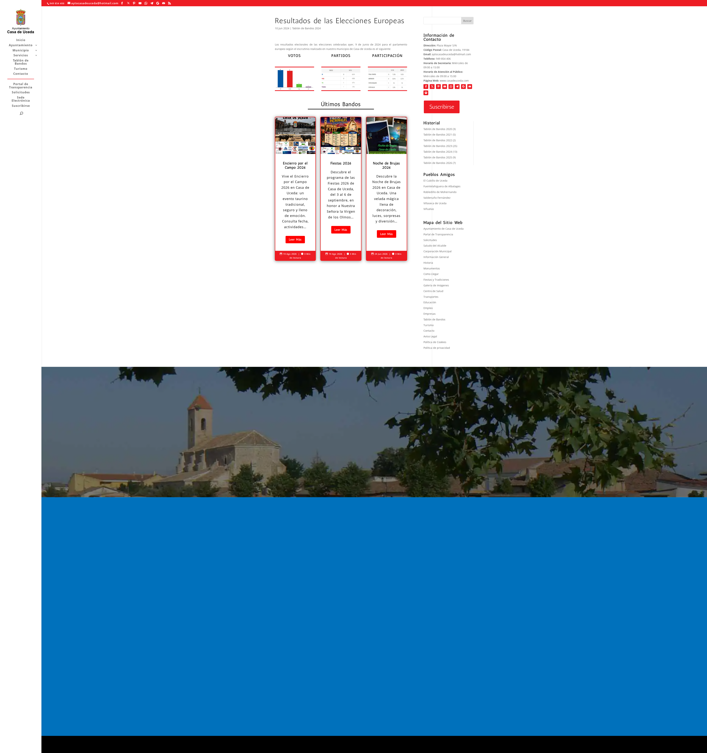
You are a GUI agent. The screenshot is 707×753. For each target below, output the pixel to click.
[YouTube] (140, 3)
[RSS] (169, 3)
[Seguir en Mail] (469, 86)
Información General (436, 257)
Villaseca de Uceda (434, 203)
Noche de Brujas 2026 (392, 566)
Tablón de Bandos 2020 (437, 129)
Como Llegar (431, 274)
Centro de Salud (433, 291)
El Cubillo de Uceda (435, 180)
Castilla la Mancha (446, 623)
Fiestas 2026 (385, 555)
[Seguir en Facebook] (425, 86)
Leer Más (295, 239)
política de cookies (303, 748)
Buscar (467, 20)
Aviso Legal (430, 336)
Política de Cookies (434, 342)
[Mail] (163, 3)
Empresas (429, 313)
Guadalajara (441, 545)
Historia (428, 262)
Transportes (430, 297)
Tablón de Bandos (21, 62)
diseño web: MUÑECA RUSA (292, 740)
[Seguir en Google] (463, 86)
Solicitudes (21, 92)
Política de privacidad (436, 348)
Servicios (20, 55)
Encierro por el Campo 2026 (396, 545)
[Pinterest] (134, 3)
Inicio (20, 40)
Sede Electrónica (21, 99)
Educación (429, 302)
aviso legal (281, 748)
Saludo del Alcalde (434, 245)
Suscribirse (21, 106)
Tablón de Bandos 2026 (437, 163)
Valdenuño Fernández (437, 197)
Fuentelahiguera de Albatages (441, 186)
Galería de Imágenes (436, 285)
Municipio (21, 50)
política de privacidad (331, 748)
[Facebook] (122, 3)
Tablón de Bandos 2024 (306, 28)
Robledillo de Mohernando (439, 192)
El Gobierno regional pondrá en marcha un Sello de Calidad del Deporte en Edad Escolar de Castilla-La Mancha (447, 604)
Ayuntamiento (21, 45)
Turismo (20, 69)
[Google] (157, 3)
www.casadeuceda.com (454, 80)
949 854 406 (443, 58)
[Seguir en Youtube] (444, 86)
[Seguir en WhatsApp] (451, 86)
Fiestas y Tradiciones (436, 279)
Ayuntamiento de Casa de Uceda (443, 228)
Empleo (428, 308)
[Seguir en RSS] (425, 92)
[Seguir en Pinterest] (438, 86)
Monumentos (431, 268)
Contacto (20, 74)
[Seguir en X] (432, 86)
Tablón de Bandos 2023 (437, 146)
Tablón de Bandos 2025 (437, 157)
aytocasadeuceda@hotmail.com (451, 54)
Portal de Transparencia (20, 86)
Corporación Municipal (437, 251)
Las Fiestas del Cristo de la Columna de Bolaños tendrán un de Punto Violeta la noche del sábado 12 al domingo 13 (448, 561)
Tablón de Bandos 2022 (437, 140)
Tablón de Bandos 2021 (437, 134)
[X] (128, 3)
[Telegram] (151, 3)
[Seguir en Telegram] (457, 86)
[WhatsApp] (146, 3)
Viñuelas (428, 209)
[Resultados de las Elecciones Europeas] (294, 79)
